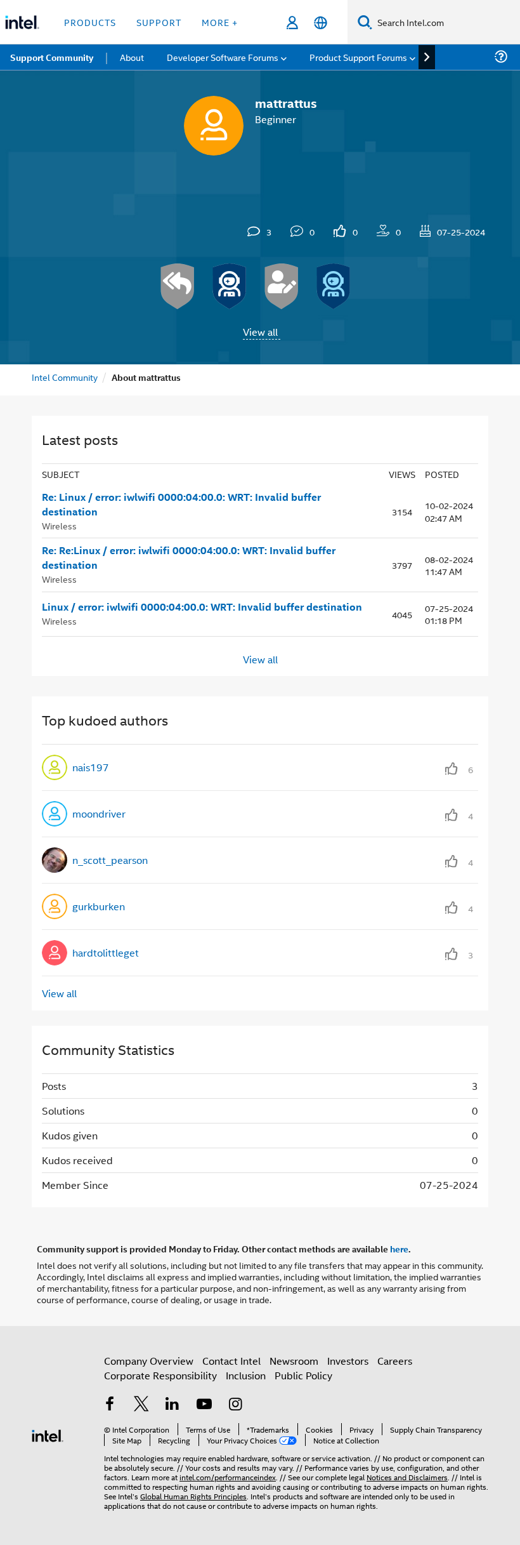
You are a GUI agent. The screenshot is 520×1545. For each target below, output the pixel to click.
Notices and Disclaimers (407, 1477)
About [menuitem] (132, 56)
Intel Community (65, 376)
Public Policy (303, 1375)
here (399, 1249)
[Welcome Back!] (229, 286)
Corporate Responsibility (160, 1375)
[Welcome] (333, 286)
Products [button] (90, 22)
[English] (320, 22)
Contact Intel (231, 1360)
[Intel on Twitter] (141, 1405)
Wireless (59, 525)
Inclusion (246, 1375)
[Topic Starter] (281, 286)
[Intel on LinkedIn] (172, 1405)
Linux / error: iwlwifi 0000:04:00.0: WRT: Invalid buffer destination (202, 607)
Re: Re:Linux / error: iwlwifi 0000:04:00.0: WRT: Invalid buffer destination (188, 557)
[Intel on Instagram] (235, 1405)
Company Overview (148, 1360)
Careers (394, 1360)
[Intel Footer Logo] (47, 1434)
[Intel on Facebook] (109, 1405)
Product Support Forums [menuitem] (358, 56)
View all (260, 331)
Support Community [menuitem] (51, 57)
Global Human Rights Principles (193, 1496)
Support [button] (158, 22)
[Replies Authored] (177, 286)
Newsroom (294, 1360)
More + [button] (220, 22)
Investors (347, 1360)
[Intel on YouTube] (204, 1405)
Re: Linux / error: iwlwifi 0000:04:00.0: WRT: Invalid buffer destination (181, 504)
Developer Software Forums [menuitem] (222, 56)
